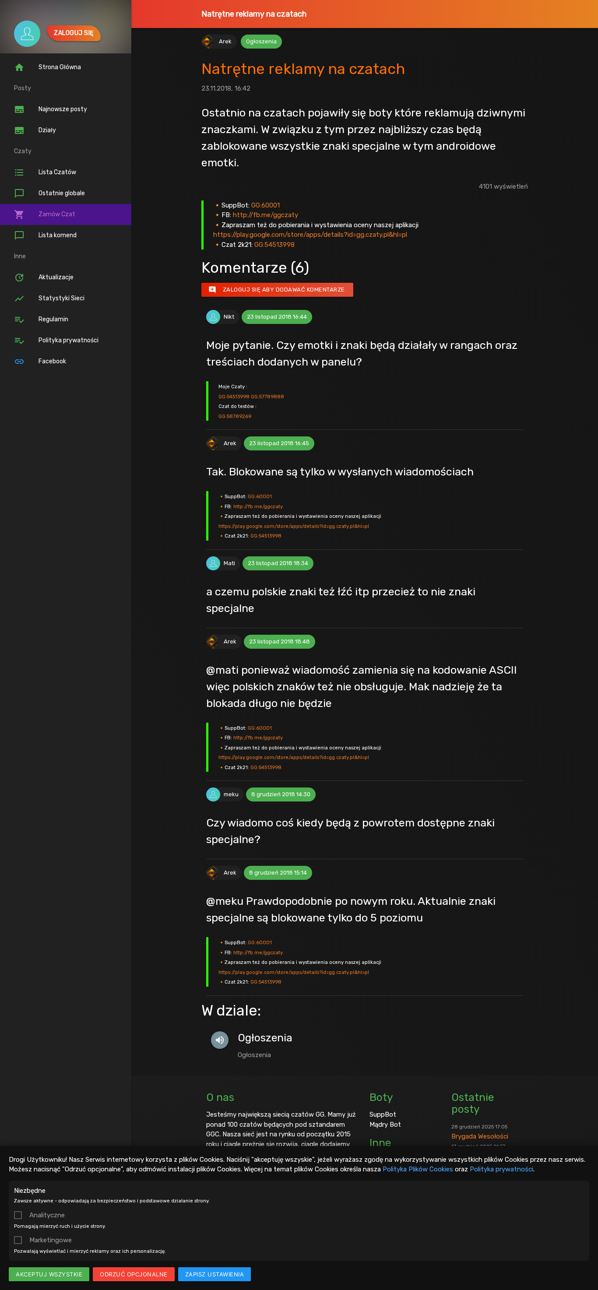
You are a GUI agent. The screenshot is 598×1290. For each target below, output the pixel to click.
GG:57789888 (267, 397)
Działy (35, 130)
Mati (229, 563)
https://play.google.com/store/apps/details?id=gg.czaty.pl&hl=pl (310, 235)
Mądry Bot (385, 1124)
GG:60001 (265, 205)
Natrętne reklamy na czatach (253, 14)
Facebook (40, 361)
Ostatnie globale (49, 193)
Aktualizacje (44, 277)
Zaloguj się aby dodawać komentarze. (277, 290)
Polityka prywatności (501, 1169)
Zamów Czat (44, 214)
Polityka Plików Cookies (418, 1169)
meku (231, 794)
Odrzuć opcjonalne (134, 1274)
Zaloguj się (74, 33)
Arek (225, 41)
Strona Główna (47, 67)
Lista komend (45, 235)
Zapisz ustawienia (214, 1274)
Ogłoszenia (261, 41)
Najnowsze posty (50, 109)
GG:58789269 (234, 416)
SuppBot (382, 1114)
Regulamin (41, 319)
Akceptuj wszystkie (49, 1274)
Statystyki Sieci (49, 298)
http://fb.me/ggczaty (265, 215)
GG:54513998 (274, 245)
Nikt (229, 316)
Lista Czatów (45, 172)
